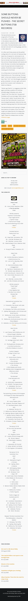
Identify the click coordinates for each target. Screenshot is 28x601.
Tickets (14, 227)
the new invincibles (19, 126)
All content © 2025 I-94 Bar (14, 591)
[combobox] (14, 172)
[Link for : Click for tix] (14, 151)
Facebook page (5, 117)
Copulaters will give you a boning (10, 570)
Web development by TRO (14, 596)
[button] (14, 6)
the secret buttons (7, 129)
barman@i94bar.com (18, 188)
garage (4, 126)
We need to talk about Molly (9, 549)
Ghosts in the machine (7, 564)
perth (10, 126)
